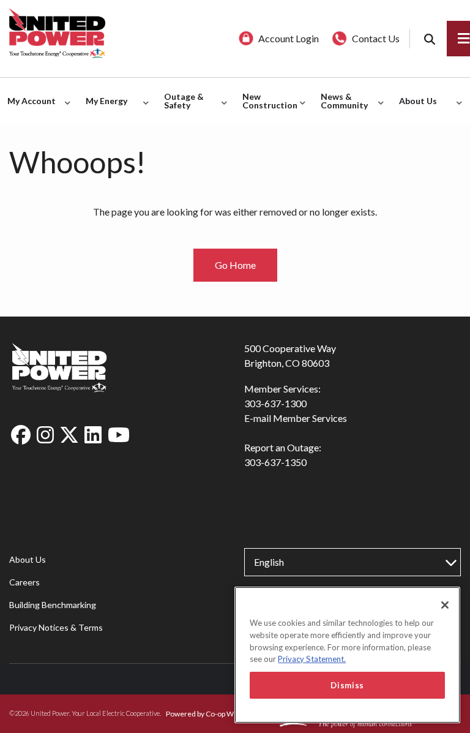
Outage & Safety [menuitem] (181, 107)
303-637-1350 (275, 462)
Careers (24, 582)
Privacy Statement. (312, 659)
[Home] (117, 33)
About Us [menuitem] (415, 108)
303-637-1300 (275, 403)
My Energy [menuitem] (103, 108)
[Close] (444, 605)
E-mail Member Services (295, 418)
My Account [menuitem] (28, 108)
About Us (27, 559)
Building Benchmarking (52, 605)
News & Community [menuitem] (341, 107)
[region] (347, 655)
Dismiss (347, 685)
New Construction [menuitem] (266, 107)
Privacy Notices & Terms (56, 627)
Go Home (235, 265)
